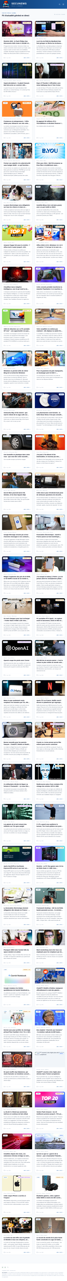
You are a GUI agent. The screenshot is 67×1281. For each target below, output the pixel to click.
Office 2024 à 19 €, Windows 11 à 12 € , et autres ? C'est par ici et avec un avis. (50, 247)
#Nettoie (45, 326)
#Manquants (46, 368)
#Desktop (44, 905)
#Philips (13, 38)
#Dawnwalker (46, 452)
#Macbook (41, 38)
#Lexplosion (10, 574)
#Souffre (9, 1069)
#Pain (42, 368)
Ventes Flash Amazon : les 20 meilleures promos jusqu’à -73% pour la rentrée (50, 1114)
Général (61, 102)
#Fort (13, 242)
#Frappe (9, 242)
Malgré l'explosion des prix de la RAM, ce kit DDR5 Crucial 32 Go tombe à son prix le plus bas (17, 579)
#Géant (14, 80)
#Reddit (43, 985)
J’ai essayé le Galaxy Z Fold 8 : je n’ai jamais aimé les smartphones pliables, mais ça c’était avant (50, 579)
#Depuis (11, 1151)
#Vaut (13, 410)
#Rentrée (6, 38)
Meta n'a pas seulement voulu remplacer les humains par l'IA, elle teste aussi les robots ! (16, 702)
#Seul (5, 616)
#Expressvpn (16, 863)
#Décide (12, 781)
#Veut (47, 947)
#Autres (47, 242)
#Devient (19, 905)
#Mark (38, 947)
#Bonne (5, 739)
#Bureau (47, 821)
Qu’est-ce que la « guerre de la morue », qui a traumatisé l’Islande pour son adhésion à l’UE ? (49, 1156)
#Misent (12, 821)
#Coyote (38, 739)
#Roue (16, 452)
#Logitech (48, 1193)
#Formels (45, 410)
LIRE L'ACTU (26, 57)
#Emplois (38, 1027)
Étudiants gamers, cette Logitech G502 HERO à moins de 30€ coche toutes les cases (48, 1198)
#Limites (15, 985)
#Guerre (43, 1151)
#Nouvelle (9, 739)
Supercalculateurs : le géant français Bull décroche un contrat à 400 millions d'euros (16, 85)
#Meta (5, 698)
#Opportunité (17, 326)
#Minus (43, 202)
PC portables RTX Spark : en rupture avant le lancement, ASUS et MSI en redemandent (49, 620)
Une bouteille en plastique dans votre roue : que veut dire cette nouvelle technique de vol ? (17, 456)
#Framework (39, 905)
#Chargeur (9, 616)
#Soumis (43, 1069)
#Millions (43, 118)
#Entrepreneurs (13, 118)
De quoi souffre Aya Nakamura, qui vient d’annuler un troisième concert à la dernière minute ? (17, 1074)
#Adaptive (15, 284)
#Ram (37, 38)
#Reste (5, 947)
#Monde (42, 1235)
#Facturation (39, 532)
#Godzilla (39, 202)
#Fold (46, 574)
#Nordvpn (6, 863)
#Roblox (47, 985)
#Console (38, 284)
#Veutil (47, 698)
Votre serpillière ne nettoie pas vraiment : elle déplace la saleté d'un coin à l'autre (49, 331)
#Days (38, 80)
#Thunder (42, 80)
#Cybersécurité (16, 160)
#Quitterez (42, 821)
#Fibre (38, 160)
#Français (19, 80)
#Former (5, 160)
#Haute (45, 1235)
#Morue (46, 1151)
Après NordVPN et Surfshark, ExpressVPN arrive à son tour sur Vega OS (15, 868)
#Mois (15, 1151)
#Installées (6, 1151)
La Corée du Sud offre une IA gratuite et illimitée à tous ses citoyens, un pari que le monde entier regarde (17, 1240)
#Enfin (13, 368)
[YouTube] (5, 1267)
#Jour (41, 490)
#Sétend (8, 1109)
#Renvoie (14, 532)
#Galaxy (42, 574)
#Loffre (19, 118)
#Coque (5, 1193)
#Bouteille (6, 452)
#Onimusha (6, 410)
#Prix (15, 574)
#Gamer (45, 863)
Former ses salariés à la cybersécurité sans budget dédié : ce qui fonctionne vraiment (17, 165)
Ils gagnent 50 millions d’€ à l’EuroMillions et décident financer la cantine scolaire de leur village (49, 123)
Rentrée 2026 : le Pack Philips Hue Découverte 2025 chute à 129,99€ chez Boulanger (17, 43)
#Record (38, 1235)
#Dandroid (45, 490)
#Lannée (9, 947)
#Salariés (10, 160)
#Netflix (43, 698)
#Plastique (11, 452)
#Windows (43, 242)
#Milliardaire (7, 781)
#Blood (41, 452)
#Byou (45, 160)
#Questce (38, 1151)
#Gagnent (38, 118)
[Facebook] (2, 1267)
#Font (45, 38)
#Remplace (10, 985)
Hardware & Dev (26, 22)
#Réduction (6, 326)
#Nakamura (13, 1069)
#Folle (12, 947)
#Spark (43, 616)
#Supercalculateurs (8, 80)
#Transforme (49, 284)
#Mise (38, 490)
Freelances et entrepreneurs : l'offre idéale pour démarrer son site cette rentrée (16, 123)
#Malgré (5, 574)
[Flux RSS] (7, 1267)
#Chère (41, 160)
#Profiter (13, 1027)
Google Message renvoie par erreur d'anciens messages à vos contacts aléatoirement (16, 537)
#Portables (39, 616)
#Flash (42, 1109)
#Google (5, 532)
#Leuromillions (49, 118)
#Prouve (45, 739)
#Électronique (10, 202)
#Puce (5, 202)
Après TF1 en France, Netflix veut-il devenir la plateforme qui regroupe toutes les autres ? (49, 702)
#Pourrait (13, 490)
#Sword (10, 410)
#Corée (5, 1235)
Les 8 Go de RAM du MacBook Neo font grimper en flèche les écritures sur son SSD (49, 43)
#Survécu (13, 1193)
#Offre (8, 1235)
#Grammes (38, 368)
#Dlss (5, 1109)
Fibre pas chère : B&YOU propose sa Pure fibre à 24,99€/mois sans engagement (49, 165)
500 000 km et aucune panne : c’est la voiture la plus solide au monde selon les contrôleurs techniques (50, 662)
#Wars (9, 490)
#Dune (44, 781)
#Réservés (43, 1027)
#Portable (43, 284)
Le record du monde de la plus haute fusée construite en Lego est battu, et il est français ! (50, 1240)
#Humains (48, 1027)
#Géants (5, 821)
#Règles (47, 1069)
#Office (38, 242)
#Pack (9, 38)
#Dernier (6, 1027)
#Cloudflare (6, 284)
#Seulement (9, 698)
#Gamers (44, 1193)
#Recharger (14, 616)
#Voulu (13, 698)
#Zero (46, 202)
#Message (10, 532)
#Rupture (48, 616)
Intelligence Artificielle (57, 64)
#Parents (14, 739)
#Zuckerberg (42, 947)
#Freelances (6, 118)
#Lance (11, 284)
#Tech (9, 821)
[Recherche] (59, 4)
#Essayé (38, 574)
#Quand (38, 821)
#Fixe (42, 863)
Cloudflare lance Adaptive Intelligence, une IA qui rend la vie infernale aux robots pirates (15, 289)
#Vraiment (50, 326)
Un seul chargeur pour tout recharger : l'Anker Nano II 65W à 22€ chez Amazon (17, 620)
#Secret (5, 490)
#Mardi (51, 532)
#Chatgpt (38, 985)
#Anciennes (13, 1109)
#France (38, 698)
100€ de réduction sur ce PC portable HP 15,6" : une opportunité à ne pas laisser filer (17, 331)
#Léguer (16, 781)
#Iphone (9, 1193)
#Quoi (5, 1069)
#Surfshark (10, 863)
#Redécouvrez (39, 781)
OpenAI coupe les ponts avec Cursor (16, 660)
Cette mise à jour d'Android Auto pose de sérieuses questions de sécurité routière (50, 495)
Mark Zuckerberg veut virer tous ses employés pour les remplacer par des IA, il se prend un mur (50, 952)
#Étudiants (39, 1193)
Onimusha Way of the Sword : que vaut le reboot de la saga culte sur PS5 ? (15, 415)
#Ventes (38, 1109)
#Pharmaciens (39, 410)
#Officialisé (47, 80)
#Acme (42, 739)
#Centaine (48, 781)
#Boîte (49, 410)
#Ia (11, 1235)
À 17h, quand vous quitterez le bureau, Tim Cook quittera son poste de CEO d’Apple (49, 826)
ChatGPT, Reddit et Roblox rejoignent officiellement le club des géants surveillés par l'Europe (50, 990)
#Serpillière (39, 326)
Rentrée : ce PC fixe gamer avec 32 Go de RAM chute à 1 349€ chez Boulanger (50, 868)
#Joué (38, 452)
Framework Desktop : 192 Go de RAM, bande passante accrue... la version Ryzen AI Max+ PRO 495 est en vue (50, 910)
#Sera (15, 202)
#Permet (10, 368)
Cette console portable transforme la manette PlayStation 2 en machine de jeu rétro (49, 289)
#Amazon (5, 242)
